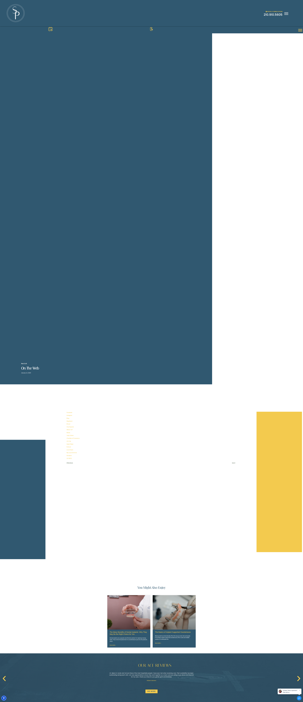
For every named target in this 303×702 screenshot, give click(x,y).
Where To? (70, 429)
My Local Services (72, 452)
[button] (4, 678)
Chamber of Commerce (73, 438)
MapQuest (69, 421)
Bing (68, 418)
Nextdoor (69, 455)
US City (69, 441)
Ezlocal (69, 447)
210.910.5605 (273, 15)
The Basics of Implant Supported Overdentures (173, 632)
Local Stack (70, 449)
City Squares (70, 427)
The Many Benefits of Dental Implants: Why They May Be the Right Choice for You (128, 633)
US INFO (69, 458)
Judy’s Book (70, 435)
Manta (68, 432)
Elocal (68, 424)
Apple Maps (70, 444)
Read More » (113, 645)
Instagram (69, 415)
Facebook (69, 412)
